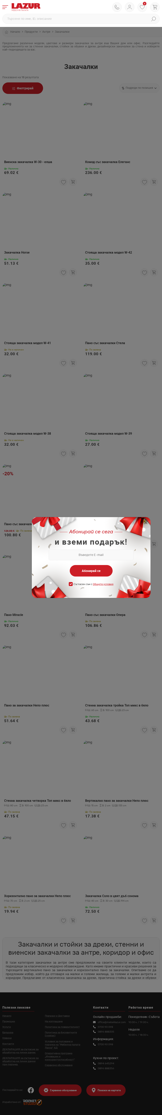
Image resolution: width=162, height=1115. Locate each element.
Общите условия (103, 584)
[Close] (145, 523)
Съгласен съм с (93, 584)
